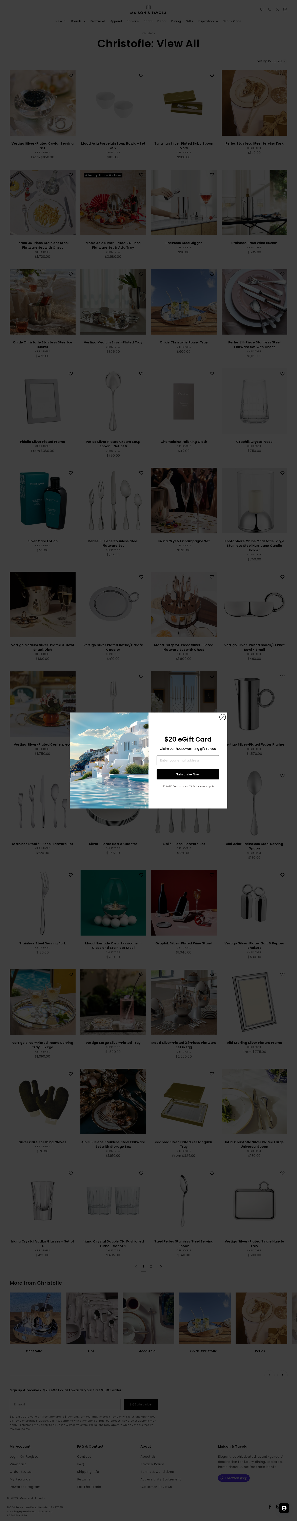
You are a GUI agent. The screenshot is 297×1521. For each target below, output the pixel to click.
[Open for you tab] (284, 1508)
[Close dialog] (223, 717)
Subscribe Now (188, 774)
